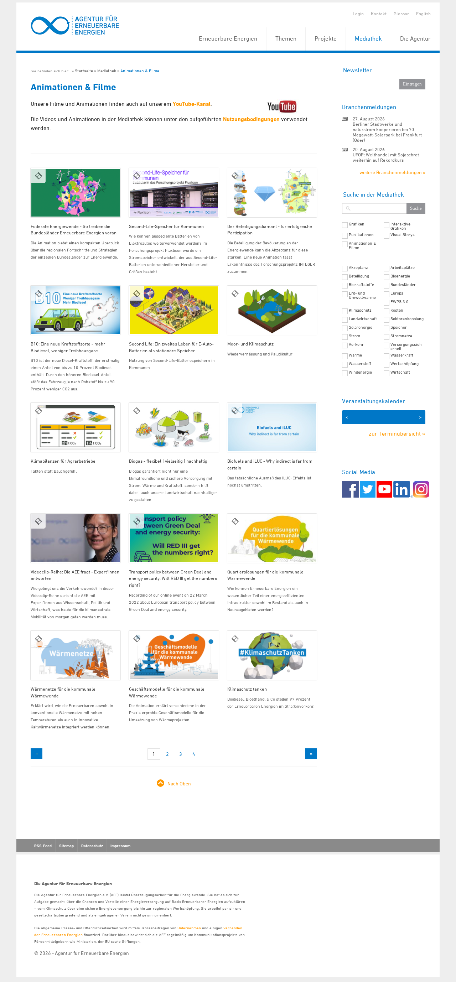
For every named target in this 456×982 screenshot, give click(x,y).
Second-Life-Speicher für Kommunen (166, 226)
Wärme (355, 355)
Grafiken (356, 224)
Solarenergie (360, 327)
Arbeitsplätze (402, 267)
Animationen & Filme (139, 70)
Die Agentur (415, 38)
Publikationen (361, 235)
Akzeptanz (358, 267)
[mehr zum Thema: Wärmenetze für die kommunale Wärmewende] (75, 655)
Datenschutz (92, 845)
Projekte (326, 38)
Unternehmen (189, 927)
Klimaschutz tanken (247, 689)
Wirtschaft (400, 372)
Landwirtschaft (363, 319)
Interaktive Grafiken (400, 226)
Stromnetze (401, 336)
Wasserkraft (401, 355)
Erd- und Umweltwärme (362, 295)
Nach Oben (179, 783)
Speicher (398, 327)
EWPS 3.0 (399, 302)
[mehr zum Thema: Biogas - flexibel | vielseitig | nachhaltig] (174, 427)
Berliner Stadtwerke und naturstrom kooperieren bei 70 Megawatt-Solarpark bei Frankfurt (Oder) (387, 132)
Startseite (84, 70)
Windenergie (360, 372)
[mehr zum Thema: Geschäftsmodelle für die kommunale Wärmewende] (174, 655)
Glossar (401, 13)
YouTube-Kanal (192, 103)
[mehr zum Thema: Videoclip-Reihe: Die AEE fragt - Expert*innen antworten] (75, 538)
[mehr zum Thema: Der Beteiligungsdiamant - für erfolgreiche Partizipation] (272, 193)
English (423, 13)
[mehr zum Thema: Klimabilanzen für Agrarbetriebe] (75, 427)
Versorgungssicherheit (406, 346)
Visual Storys (402, 235)
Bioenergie (400, 276)
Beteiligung (359, 276)
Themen (285, 38)
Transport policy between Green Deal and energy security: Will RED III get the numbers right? (173, 578)
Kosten (396, 310)
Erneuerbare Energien (228, 38)
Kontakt (379, 13)
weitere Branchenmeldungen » (392, 172)
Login (358, 13)
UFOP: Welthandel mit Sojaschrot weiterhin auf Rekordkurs (386, 157)
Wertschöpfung (404, 364)
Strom (354, 336)
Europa (396, 293)
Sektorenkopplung (407, 319)
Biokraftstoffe (361, 284)
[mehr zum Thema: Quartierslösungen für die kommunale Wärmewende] (272, 538)
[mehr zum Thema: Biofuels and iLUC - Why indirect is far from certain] (272, 427)
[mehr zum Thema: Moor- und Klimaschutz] (272, 310)
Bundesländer (403, 284)
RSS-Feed (43, 845)
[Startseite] (75, 25)
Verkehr (356, 344)
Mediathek (368, 38)
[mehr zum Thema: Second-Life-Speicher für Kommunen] (174, 193)
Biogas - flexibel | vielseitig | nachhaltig (168, 461)
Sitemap (66, 845)
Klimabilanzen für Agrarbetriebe (63, 461)
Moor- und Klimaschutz (250, 344)
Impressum (120, 845)
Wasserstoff (360, 364)
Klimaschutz (360, 310)
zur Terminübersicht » (397, 433)
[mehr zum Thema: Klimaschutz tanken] (272, 655)
